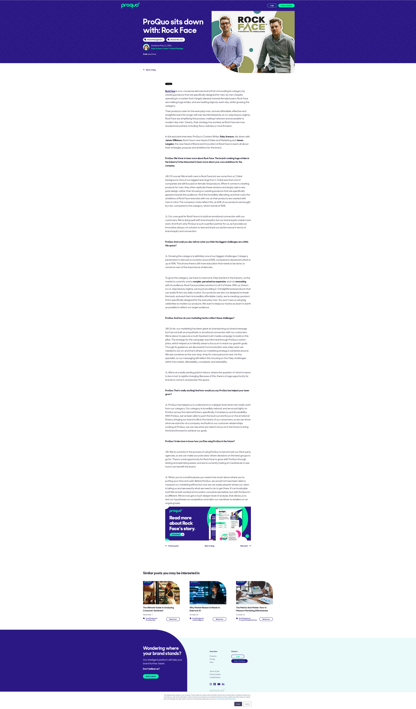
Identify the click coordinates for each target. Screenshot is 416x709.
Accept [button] (238, 704)
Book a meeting (286, 6)
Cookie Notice (220, 699)
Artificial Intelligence (198, 620)
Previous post (173, 546)
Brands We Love (177, 40)
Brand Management (154, 40)
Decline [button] (247, 704)
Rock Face (170, 91)
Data (211, 662)
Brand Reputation (151, 620)
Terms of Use (214, 671)
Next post (244, 546)
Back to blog (151, 70)
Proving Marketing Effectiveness (248, 620)
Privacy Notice (232, 699)
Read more (173, 619)
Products (213, 656)
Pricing (212, 659)
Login (272, 6)
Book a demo (151, 676)
